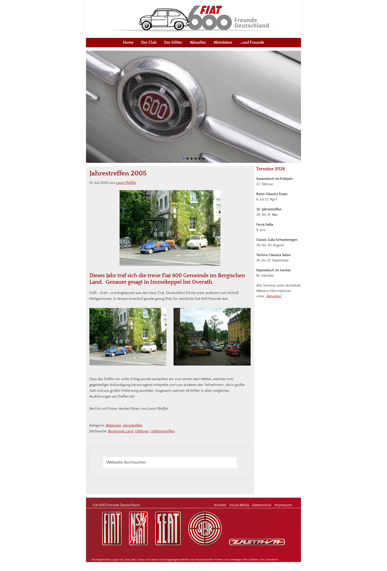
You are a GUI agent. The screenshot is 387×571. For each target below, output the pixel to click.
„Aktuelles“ (273, 296)
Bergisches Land (120, 431)
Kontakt (220, 505)
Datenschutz (261, 505)
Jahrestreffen (133, 425)
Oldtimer (142, 431)
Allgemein (113, 425)
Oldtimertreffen (162, 431)
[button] (183, 158)
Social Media (239, 505)
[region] (193, 107)
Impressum (283, 505)
